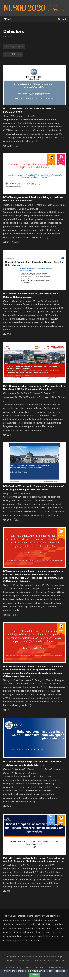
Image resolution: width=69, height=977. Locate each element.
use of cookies (58, 971)
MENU (7, 19)
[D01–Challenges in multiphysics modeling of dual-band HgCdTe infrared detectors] (34, 173)
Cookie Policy (13, 967)
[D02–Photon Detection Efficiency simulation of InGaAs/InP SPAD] (34, 85)
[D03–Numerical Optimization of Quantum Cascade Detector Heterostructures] (34, 269)
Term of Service (34, 967)
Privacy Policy (55, 967)
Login (63, 19)
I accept (34, 975)
